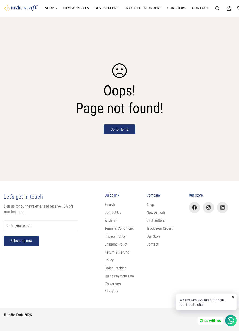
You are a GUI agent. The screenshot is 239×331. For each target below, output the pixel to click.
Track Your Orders (142, 8)
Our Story (176, 8)
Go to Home (119, 129)
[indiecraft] (194, 207)
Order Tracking (116, 268)
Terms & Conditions (119, 228)
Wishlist (110, 220)
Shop (49, 8)
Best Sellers (106, 8)
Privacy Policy (115, 236)
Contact (200, 8)
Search (110, 204)
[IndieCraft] (21, 8)
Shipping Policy (116, 244)
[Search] (217, 8)
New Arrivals (76, 8)
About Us (111, 292)
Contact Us (113, 212)
